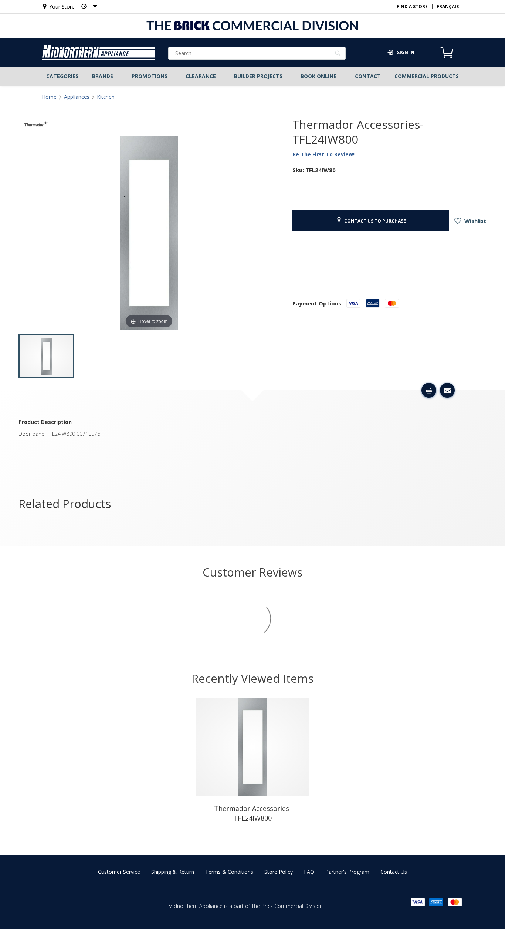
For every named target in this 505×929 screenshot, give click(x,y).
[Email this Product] (447, 390)
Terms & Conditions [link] (229, 871)
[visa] (417, 902)
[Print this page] (428, 390)
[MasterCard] (454, 902)
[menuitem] (62, 76)
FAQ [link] (309, 871)
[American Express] (436, 902)
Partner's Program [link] (347, 871)
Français (448, 6)
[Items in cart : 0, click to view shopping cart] (447, 57)
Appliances (76, 96)
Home (49, 96)
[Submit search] (338, 54)
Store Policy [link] (278, 871)
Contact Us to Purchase (374, 221)
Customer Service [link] (119, 871)
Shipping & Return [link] (172, 871)
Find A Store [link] (412, 6)
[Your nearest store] (87, 6)
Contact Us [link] (393, 871)
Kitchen (106, 96)
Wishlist (475, 220)
